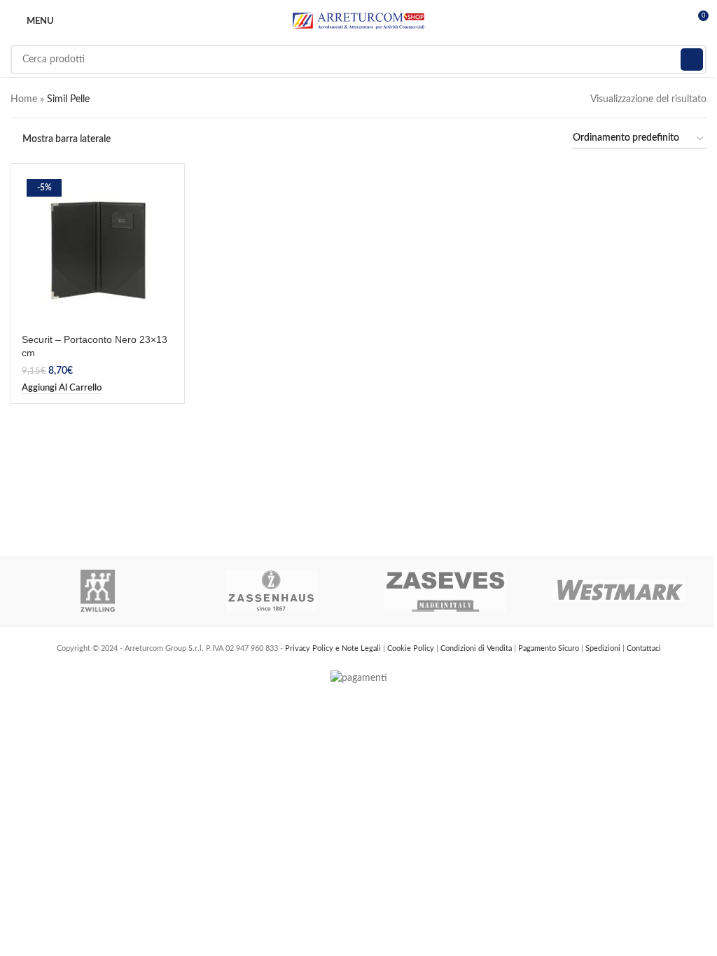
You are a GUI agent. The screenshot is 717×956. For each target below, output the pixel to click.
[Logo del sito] (358, 21)
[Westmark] (620, 591)
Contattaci (644, 648)
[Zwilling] (98, 591)
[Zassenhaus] (272, 591)
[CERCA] (692, 59)
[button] (62, 388)
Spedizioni (603, 648)
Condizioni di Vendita (477, 648)
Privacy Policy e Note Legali (334, 648)
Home (24, 99)
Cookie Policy (411, 648)
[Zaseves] (445, 591)
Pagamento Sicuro (549, 648)
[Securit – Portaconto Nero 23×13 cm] (98, 250)
